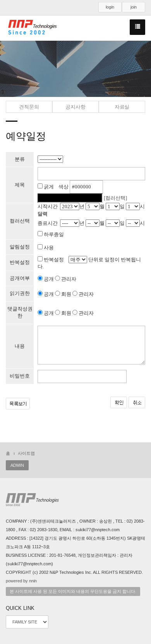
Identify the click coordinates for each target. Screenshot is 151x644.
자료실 (122, 107)
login (110, 7)
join (133, 7)
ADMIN (17, 465)
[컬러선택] (115, 198)
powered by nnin (21, 580)
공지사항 (75, 107)
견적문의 (29, 107)
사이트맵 (26, 453)
